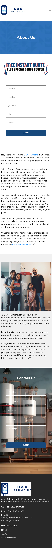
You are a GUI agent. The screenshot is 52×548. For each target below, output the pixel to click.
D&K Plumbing (31, 155)
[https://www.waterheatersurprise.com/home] (13, 10)
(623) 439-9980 (17, 511)
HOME (4, 530)
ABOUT (5, 534)
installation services (21, 244)
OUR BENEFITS (8, 537)
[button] (50, 10)
